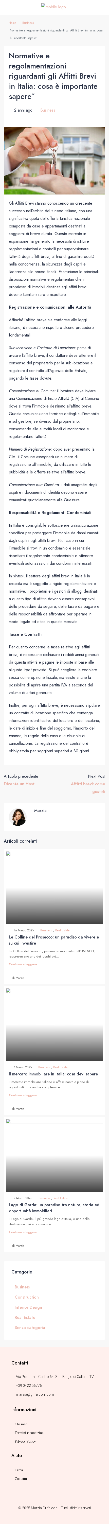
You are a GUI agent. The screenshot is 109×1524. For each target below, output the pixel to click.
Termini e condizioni (30, 1433)
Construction (27, 1297)
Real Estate (62, 930)
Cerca (19, 1470)
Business (28, 23)
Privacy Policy (25, 1441)
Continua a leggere (23, 964)
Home (12, 23)
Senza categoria (30, 1328)
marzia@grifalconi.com (35, 1394)
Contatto (21, 1479)
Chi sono (21, 1424)
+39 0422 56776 (29, 1386)
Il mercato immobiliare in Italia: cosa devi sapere (53, 1074)
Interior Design (28, 1307)
